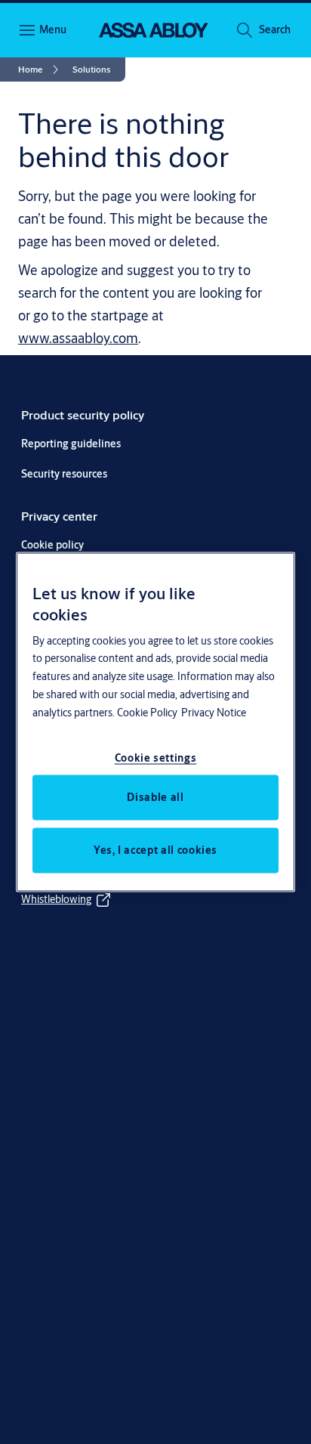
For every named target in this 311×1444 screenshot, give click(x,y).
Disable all (155, 797)
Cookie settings (156, 758)
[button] (275, 30)
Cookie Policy (147, 712)
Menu (52, 29)
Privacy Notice (213, 712)
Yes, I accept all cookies (155, 850)
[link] (40, 69)
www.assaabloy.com (78, 338)
